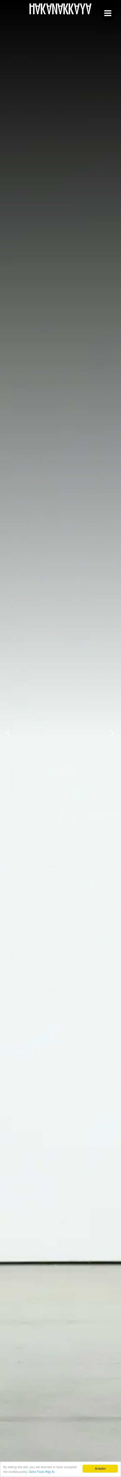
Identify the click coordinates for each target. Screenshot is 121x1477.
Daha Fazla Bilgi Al (41, 1471)
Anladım (100, 1468)
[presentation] (8, 732)
